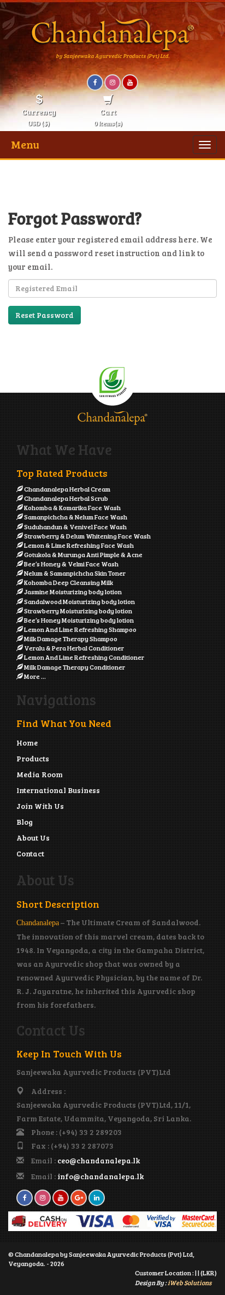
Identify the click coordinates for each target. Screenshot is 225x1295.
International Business (58, 790)
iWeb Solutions (189, 1282)
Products (32, 758)
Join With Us (40, 806)
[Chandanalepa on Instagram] (112, 82)
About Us (33, 837)
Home (27, 742)
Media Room (39, 774)
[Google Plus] (78, 1198)
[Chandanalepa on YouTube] (130, 82)
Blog (24, 822)
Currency (39, 117)
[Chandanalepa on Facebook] (95, 82)
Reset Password (44, 315)
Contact (30, 853)
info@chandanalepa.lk (100, 1176)
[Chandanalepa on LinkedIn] (96, 1198)
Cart (108, 117)
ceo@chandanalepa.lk (98, 1160)
